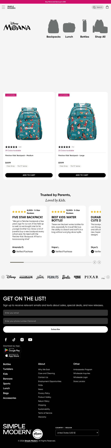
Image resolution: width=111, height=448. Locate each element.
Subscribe (55, 329)
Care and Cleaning (46, 373)
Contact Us (43, 377)
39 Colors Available (13, 150)
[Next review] (99, 262)
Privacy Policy (44, 393)
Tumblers (8, 369)
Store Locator (79, 381)
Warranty (42, 417)
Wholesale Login (80, 377)
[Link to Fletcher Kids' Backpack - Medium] (29, 118)
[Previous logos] (3, 277)
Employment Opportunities (49, 381)
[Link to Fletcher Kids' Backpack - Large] (82, 118)
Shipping (42, 405)
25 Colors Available (66, 150)
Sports (6, 383)
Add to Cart (29, 175)
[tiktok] (14, 339)
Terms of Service (45, 413)
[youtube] (30, 339)
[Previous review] (94, 262)
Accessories (9, 398)
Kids (5, 373)
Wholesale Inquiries (81, 373)
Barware (7, 378)
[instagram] (22, 339)
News (40, 389)
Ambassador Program (82, 369)
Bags (6, 393)
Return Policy (43, 401)
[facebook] (6, 339)
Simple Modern (31, 441)
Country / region (64, 428)
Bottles (7, 364)
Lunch (6, 388)
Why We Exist (44, 369)
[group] (29, 136)
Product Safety (44, 397)
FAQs (40, 385)
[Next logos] (108, 277)
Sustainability (44, 409)
